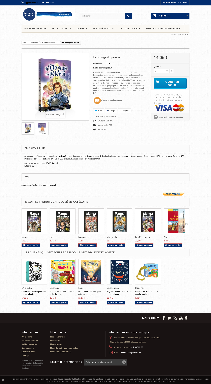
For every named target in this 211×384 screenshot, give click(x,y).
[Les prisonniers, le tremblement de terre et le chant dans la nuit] (91, 272)
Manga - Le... (28, 237)
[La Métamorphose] (63, 221)
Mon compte (58, 332)
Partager (111, 111)
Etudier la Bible (130, 28)
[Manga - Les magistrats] (119, 221)
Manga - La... (84, 237)
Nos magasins (28, 348)
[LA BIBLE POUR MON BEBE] (34, 272)
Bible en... (168, 237)
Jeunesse (82, 28)
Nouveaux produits (30, 340)
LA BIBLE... (27, 288)
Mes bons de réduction (60, 352)
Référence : (98, 64)
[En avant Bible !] (63, 272)
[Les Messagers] (148, 221)
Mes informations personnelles (64, 348)
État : (95, 68)
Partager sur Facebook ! (106, 116)
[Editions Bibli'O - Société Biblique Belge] (48, 14)
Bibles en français (35, 28)
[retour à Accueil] (24, 43)
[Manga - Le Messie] (34, 221)
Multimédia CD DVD (104, 28)
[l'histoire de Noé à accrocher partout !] (148, 272)
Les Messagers (142, 237)
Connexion (183, 2)
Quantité (157, 66)
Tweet (99, 111)
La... (52, 237)
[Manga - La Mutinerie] (91, 221)
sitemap (25, 355)
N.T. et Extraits (61, 28)
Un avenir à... (113, 288)
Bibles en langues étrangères (164, 28)
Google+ (125, 111)
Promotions (27, 337)
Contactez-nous (169, 2)
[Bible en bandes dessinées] (176, 221)
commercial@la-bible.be (131, 353)
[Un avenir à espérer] (119, 272)
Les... (81, 288)
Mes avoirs (55, 340)
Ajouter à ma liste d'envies (171, 117)
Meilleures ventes (29, 344)
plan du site (183, 34)
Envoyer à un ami (105, 121)
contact (173, 34)
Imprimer (102, 129)
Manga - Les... (113, 237)
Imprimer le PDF (105, 125)
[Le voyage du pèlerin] (28, 128)
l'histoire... (140, 288)
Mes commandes (57, 337)
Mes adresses (56, 344)
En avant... (55, 288)
